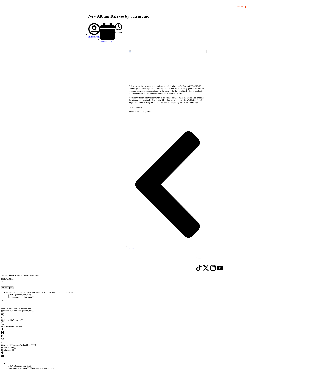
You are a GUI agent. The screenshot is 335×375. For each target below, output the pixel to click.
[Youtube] (220, 268)
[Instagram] (213, 268)
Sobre (131, 7)
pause (4, 288)
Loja (142, 7)
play (10, 288)
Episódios (99, 7)
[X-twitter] (206, 268)
